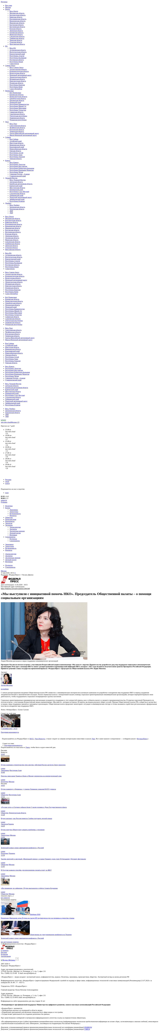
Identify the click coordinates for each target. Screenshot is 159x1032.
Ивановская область (17, 23)
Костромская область (17, 27)
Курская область (16, 29)
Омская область (15, 151)
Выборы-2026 (35, 914)
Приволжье (9, 91)
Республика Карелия (17, 85)
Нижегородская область (18, 96)
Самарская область (16, 112)
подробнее (5, 689)
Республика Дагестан (17, 164)
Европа (11, 824)
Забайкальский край (17, 199)
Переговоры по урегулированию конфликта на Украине (51, 934)
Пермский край (15, 102)
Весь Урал (13, 124)
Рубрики (4, 502)
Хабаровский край (16, 195)
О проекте (4, 950)
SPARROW (88, 1027)
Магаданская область (17, 188)
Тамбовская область (17, 38)
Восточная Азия (16, 770)
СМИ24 (87, 1029)
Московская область (17, 13)
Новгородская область (18, 81)
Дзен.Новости (40, 739)
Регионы (4, 2)
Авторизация (6, 956)
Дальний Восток (11, 178)
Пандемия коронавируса (13, 745)
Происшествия (10, 519)
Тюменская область (17, 131)
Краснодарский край (17, 54)
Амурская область (16, 182)
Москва (8, 7)
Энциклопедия (15, 527)
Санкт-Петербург (16, 89)
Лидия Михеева (7, 685)
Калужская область (17, 25)
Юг (6, 46)
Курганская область (17, 129)
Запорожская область (17, 207)
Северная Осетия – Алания (20, 174)
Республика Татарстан (18, 110)
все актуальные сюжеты (10, 942)
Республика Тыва (16, 155)
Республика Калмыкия (18, 58)
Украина (12, 853)
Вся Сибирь (14, 139)
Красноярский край (17, 147)
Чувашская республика (18, 120)
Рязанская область (16, 34)
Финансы (13, 515)
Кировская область (16, 95)
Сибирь (8, 137)
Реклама (8, 480)
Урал (7, 122)
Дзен (93, 739)
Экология (8, 523)
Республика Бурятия (17, 201)
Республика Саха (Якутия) (19, 191)
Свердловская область (18, 126)
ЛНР (11, 211)
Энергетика (14, 512)
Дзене (27, 747)
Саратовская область (17, 114)
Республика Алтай (16, 153)
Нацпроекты (9, 521)
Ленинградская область (18, 77)
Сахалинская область (17, 193)
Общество (9, 517)
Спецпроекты (10, 537)
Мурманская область (17, 79)
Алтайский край (16, 141)
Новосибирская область (18, 149)
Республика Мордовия (18, 108)
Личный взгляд (15, 533)
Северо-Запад (10, 65)
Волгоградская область (18, 52)
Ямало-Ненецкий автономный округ (23, 135)
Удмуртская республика (18, 116)
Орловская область (16, 32)
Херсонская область (17, 209)
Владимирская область (18, 19)
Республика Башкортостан (19, 104)
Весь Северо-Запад (16, 67)
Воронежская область (17, 21)
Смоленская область (17, 36)
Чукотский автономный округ (21, 197)
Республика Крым (16, 62)
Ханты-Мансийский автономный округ (24, 133)
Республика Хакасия (17, 157)
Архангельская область (18, 69)
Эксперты (9, 525)
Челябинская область (17, 128)
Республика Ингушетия (18, 166)
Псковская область (16, 83)
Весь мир (8, 5)
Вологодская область (17, 73)
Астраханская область (18, 50)
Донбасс (8, 203)
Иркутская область (16, 143)
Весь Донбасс (15, 205)
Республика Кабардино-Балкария (22, 168)
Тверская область (16, 40)
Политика (9, 506)
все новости (5, 898)
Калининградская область (19, 71)
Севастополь (14, 64)
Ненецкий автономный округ (20, 75)
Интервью (13, 535)
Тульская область (16, 42)
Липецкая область (16, 31)
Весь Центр (14, 11)
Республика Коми (16, 87)
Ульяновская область (17, 118)
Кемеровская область (17, 145)
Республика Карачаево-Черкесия (22, 170)
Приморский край (16, 190)
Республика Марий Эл (18, 106)
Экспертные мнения (17, 531)
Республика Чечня (16, 172)
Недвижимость (15, 514)
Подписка (13, 539)
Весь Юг (13, 48)
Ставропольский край (18, 176)
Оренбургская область (18, 98)
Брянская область (16, 17)
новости (4, 500)
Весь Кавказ (14, 162)
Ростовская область (17, 60)
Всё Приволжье (15, 93)
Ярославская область (17, 44)
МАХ (32, 739)
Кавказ (7, 160)
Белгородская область (18, 15)
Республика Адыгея (17, 56)
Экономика (14, 510)
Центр (7, 9)
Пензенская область (17, 100)
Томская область (16, 159)
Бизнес (7, 508)
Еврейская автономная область (21, 184)
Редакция (4, 954)
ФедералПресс (142, 739)
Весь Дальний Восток (18, 180)
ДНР (11, 213)
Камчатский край (16, 186)
